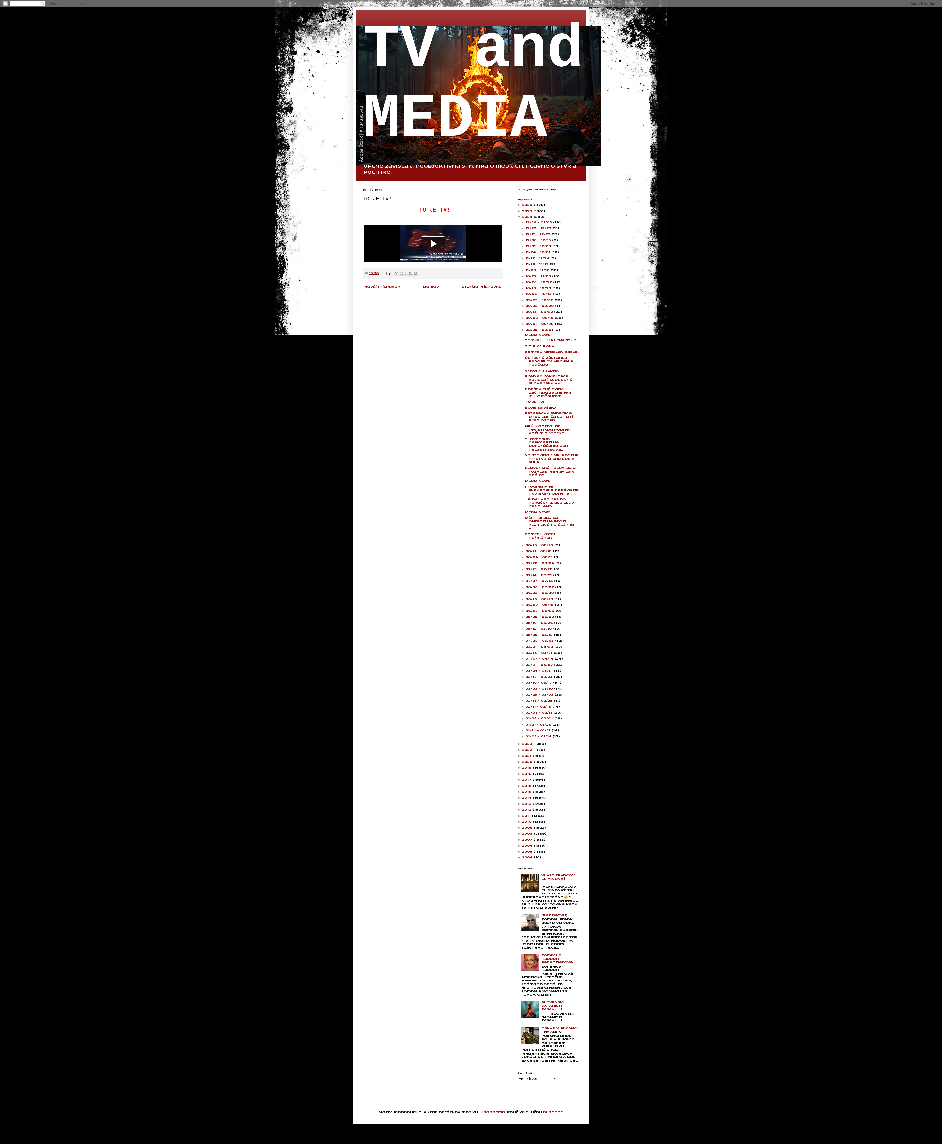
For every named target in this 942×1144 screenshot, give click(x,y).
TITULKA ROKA (539, 346)
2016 (527, 786)
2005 (528, 851)
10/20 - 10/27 (539, 282)
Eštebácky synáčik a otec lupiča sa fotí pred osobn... (549, 417)
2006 (528, 845)
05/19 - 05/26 (539, 623)
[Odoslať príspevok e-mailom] (388, 273)
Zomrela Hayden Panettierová (557, 959)
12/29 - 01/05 (539, 222)
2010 (527, 821)
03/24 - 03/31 (539, 670)
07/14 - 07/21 (539, 575)
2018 (527, 774)
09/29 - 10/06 (540, 300)
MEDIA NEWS (537, 335)
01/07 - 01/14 (539, 736)
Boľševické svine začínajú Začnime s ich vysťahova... (548, 393)
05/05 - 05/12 (539, 635)
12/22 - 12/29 (539, 228)
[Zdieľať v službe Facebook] (410, 273)
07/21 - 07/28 (539, 569)
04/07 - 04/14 (540, 658)
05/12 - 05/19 (539, 629)
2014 (527, 797)
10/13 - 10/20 (538, 288)
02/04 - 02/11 (539, 712)
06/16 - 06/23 (539, 599)
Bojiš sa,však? (540, 407)
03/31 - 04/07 (539, 665)
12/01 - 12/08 (538, 246)
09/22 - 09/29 (540, 306)
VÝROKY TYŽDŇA (542, 370)
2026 (528, 205)
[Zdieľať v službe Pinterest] (415, 273)
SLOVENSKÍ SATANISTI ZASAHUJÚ (552, 1006)
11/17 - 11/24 (537, 258)
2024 (528, 217)
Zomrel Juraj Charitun (550, 340)
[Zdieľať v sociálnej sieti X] (406, 273)
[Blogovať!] (401, 273)
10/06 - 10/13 (539, 294)
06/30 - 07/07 (540, 587)
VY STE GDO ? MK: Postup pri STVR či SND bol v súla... (552, 459)
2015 (527, 792)
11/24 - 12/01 (538, 252)
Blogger (553, 1112)
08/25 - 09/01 (539, 330)
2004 (528, 857)
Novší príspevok (382, 287)
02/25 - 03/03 (540, 694)
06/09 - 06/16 (540, 605)
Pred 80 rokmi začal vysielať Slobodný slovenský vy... (549, 380)
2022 (527, 750)
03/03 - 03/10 (539, 688)
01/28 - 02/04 (539, 718)
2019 (527, 768)
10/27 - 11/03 (538, 276)
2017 (527, 780)
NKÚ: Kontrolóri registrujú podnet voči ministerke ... (548, 430)
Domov (431, 287)
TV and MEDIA (473, 84)
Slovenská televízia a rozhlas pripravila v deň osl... (550, 472)
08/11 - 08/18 (539, 551)
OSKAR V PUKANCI (559, 1028)
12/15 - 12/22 (538, 234)
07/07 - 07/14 (539, 581)
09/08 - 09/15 (540, 318)
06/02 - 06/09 (540, 611)
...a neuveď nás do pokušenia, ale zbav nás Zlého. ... (549, 503)
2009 (528, 827)
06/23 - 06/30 (540, 593)
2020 (528, 762)
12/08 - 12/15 (538, 240)
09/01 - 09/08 (540, 324)
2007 (528, 839)
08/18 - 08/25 (539, 545)
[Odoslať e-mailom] (396, 273)
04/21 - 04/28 (539, 647)
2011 (527, 816)
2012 (527, 809)
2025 (527, 211)
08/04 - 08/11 (539, 557)
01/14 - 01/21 (538, 730)
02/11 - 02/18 (538, 706)
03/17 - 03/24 (539, 677)
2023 (527, 744)
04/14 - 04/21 (539, 653)
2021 (527, 756)
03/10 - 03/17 (539, 682)
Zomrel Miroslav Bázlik (552, 352)
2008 (528, 833)
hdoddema (492, 1112)
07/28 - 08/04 (540, 563)
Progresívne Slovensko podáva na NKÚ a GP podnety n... (552, 490)
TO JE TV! (534, 402)
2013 (527, 804)
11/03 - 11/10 (538, 270)
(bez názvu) (554, 915)
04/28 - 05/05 (540, 641)
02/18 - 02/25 (539, 700)
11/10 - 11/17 (537, 264)
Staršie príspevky (482, 287)
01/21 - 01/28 (538, 724)
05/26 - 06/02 (540, 617)
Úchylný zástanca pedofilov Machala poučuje (549, 361)
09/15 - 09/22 (539, 312)
